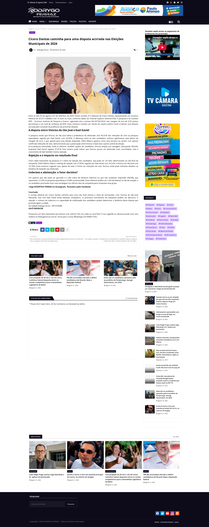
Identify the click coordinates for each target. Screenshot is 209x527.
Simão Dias (162, 239)
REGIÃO (64, 21)
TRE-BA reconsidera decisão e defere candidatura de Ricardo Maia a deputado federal (82, 280)
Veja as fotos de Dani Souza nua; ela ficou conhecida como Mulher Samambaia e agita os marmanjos (167, 353)
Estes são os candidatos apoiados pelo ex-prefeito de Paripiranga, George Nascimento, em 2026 (120, 280)
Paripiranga (152, 224)
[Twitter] (47, 230)
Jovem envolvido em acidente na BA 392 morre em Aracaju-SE (168, 366)
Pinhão (172, 227)
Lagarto (162, 216)
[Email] (62, 230)
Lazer (70, 2)
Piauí (163, 227)
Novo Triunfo (163, 220)
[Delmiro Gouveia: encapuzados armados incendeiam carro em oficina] (150, 340)
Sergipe (150, 239)
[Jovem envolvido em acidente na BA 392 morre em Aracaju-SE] (150, 368)
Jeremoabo (151, 216)
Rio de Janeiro (171, 235)
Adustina (151, 205)
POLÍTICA (82, 21)
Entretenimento (61, 2)
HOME (34, 21)
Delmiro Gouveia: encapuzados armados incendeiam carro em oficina (167, 339)
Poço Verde (152, 231)
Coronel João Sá (170, 209)
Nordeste (151, 220)
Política (43, 29)
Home (51, 2)
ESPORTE (92, 21)
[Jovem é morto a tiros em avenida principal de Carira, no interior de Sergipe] (150, 409)
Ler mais (176, 437)
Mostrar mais (132, 256)
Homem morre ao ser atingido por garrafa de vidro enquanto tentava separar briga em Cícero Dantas (167, 300)
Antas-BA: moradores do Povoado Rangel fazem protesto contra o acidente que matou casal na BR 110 (167, 379)
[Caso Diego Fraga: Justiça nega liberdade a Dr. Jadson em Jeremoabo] (150, 328)
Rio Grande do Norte (155, 235)
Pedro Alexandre (166, 224)
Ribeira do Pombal (166, 231)
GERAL (42, 21)
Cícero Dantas (153, 212)
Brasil (159, 209)
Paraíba (175, 220)
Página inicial (34, 29)
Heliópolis (165, 212)
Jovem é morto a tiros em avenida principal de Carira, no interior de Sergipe (167, 408)
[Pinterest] (57, 230)
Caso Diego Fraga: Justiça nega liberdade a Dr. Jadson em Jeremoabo (167, 327)
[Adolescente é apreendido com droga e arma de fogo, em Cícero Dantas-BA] (150, 315)
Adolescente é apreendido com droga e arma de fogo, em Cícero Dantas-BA (167, 314)
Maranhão (173, 216)
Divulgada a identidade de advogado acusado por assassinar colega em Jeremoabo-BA (162, 287)
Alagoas (161, 205)
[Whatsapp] (52, 230)
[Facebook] (42, 230)
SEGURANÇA (54, 21)
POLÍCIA (73, 21)
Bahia (150, 209)
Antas (171, 205)
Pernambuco (152, 227)
